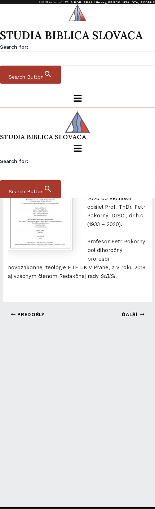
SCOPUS (147, 2)
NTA (126, 2)
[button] (77, 99)
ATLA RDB (73, 2)
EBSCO (114, 2)
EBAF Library (95, 2)
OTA (135, 2)
